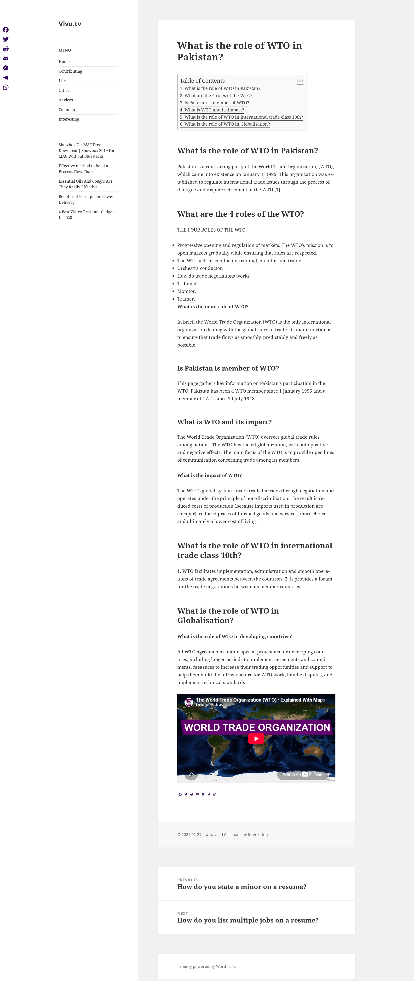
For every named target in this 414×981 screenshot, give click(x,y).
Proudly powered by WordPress (206, 966)
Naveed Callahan (224, 834)
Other (64, 90)
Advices (66, 100)
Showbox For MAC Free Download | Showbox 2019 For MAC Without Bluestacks (87, 150)
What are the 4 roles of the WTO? (218, 95)
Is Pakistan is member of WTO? (216, 102)
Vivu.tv (70, 23)
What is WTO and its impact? (214, 110)
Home (64, 61)
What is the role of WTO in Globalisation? (227, 124)
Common (67, 109)
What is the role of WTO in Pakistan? (222, 88)
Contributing (70, 71)
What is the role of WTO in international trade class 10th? (243, 117)
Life (62, 80)
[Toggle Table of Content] (297, 81)
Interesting (69, 119)
